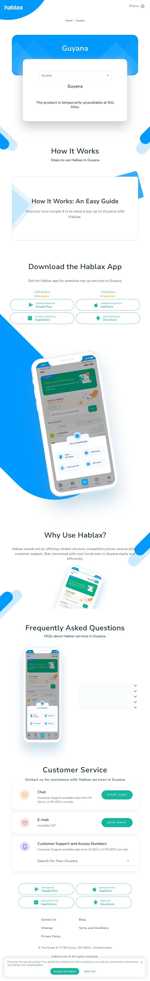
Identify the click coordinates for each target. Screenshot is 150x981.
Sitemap (47, 928)
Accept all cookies (65, 971)
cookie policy (35, 965)
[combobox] (85, 861)
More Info (89, 971)
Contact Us (48, 919)
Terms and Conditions (94, 928)
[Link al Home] (13, 6)
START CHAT (117, 795)
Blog (82, 919)
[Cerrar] (141, 962)
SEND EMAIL (117, 822)
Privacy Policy (51, 936)
